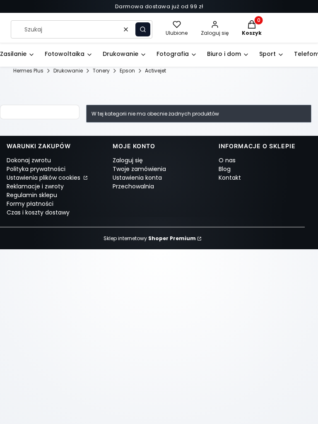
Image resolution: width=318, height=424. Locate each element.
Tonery (101, 70)
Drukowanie (68, 70)
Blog (225, 169)
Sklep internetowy (150, 238)
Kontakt (230, 177)
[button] (142, 29)
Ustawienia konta (137, 177)
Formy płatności (30, 204)
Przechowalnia (133, 186)
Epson (127, 70)
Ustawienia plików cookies (44, 177)
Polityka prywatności (36, 169)
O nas (227, 160)
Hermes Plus (28, 70)
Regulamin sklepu (32, 195)
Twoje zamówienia (139, 169)
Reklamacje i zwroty (35, 186)
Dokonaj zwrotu (29, 160)
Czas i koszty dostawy (38, 212)
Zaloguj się (128, 160)
